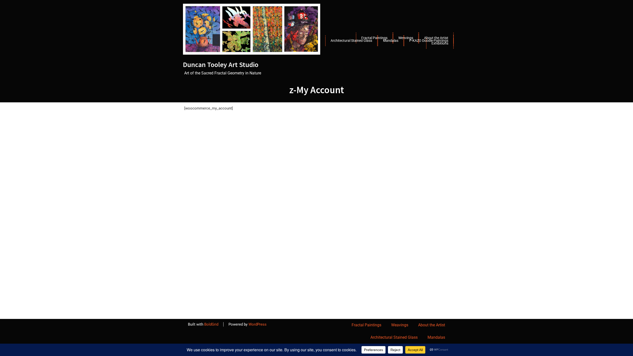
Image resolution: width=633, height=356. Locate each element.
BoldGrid (211, 324)
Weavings (399, 325)
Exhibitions (439, 43)
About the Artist (431, 325)
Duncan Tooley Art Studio (220, 64)
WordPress (258, 324)
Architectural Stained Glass (351, 41)
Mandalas (390, 41)
